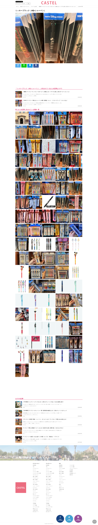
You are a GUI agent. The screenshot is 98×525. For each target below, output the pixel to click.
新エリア (34, 494)
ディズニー (25, 95)
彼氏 (35, 440)
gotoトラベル (35, 508)
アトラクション (35, 474)
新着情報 (34, 465)
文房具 (35, 95)
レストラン (35, 482)
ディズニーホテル (36, 495)
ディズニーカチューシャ (27, 414)
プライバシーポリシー (74, 468)
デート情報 (35, 505)
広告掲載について (73, 473)
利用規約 (71, 471)
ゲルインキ (37, 423)
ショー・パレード (36, 481)
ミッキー (31, 440)
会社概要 (71, 470)
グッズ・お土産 (35, 497)
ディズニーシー (26, 440)
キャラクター (35, 498)
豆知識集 (34, 503)
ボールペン (30, 95)
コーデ (60, 474)
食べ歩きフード (35, 511)
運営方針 (71, 474)
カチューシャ (35, 414)
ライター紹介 (72, 465)
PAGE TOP (94, 521)
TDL (33, 466)
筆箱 (29, 423)
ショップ (34, 500)
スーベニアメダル (36, 506)
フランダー (39, 104)
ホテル (60, 486)
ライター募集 (72, 466)
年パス (60, 490)
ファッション (35, 492)
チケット (34, 470)
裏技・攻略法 (35, 476)
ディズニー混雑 (35, 471)
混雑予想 (60, 466)
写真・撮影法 (35, 484)
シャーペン (30, 104)
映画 (60, 484)
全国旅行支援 (35, 510)
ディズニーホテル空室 (37, 473)
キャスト (34, 490)
